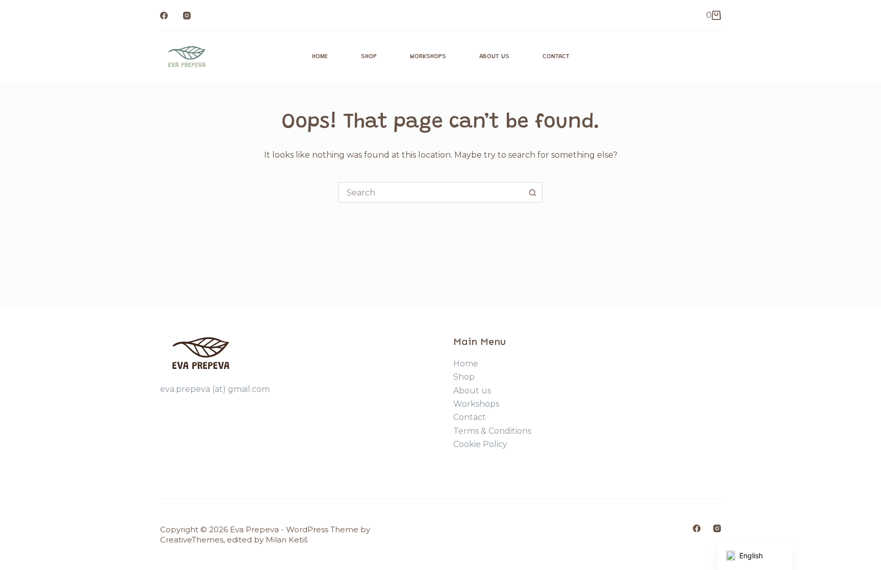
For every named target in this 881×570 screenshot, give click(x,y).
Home (320, 56)
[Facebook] (164, 15)
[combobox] (431, 192)
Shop (369, 56)
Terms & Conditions (492, 431)
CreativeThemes (191, 539)
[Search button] (532, 192)
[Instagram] (187, 15)
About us (494, 56)
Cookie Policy (480, 444)
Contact (555, 56)
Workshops (428, 56)
